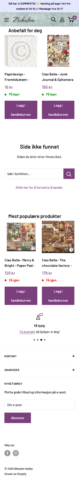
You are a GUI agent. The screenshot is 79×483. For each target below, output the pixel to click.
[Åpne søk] (53, 19)
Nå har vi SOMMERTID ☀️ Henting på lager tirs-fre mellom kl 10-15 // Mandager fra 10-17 (39, 6)
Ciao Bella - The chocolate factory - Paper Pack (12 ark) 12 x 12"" (57, 263)
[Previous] (9, 73)
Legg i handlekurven (21, 109)
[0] (71, 19)
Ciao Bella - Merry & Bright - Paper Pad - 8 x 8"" (20, 263)
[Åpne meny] (6, 20)
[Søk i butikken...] (69, 173)
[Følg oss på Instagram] (16, 453)
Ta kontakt (27, 332)
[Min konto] (62, 19)
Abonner (17, 418)
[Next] (70, 73)
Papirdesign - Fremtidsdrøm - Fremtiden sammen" (20, 77)
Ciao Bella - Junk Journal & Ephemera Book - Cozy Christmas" (57, 77)
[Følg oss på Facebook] (7, 453)
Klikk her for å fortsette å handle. (39, 187)
